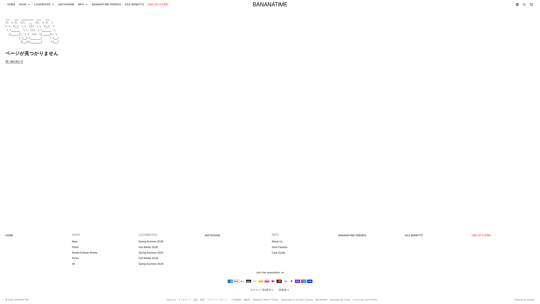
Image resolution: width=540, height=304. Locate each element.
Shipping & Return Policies (266, 299)
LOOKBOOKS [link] (42, 4)
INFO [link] (81, 4)
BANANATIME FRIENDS (106, 4)
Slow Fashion (280, 247)
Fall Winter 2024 (148, 258)
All (73, 263)
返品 (196, 299)
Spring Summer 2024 (151, 263)
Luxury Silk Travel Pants (365, 299)
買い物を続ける (14, 61)
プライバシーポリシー (217, 299)
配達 (202, 299)
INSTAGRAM (66, 4)
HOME (11, 4)
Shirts (75, 247)
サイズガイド (184, 299)
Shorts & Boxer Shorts (84, 252)
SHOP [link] (22, 4)
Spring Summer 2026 (151, 241)
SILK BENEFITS (134, 4)
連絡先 (247, 299)
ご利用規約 (236, 299)
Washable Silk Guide (340, 299)
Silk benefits (321, 299)
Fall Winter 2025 (148, 247)
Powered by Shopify (524, 299)
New (74, 241)
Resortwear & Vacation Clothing (297, 299)
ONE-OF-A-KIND (158, 4)
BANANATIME (21, 299)
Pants (75, 258)
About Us (277, 241)
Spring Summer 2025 (151, 252)
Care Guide (278, 252)
